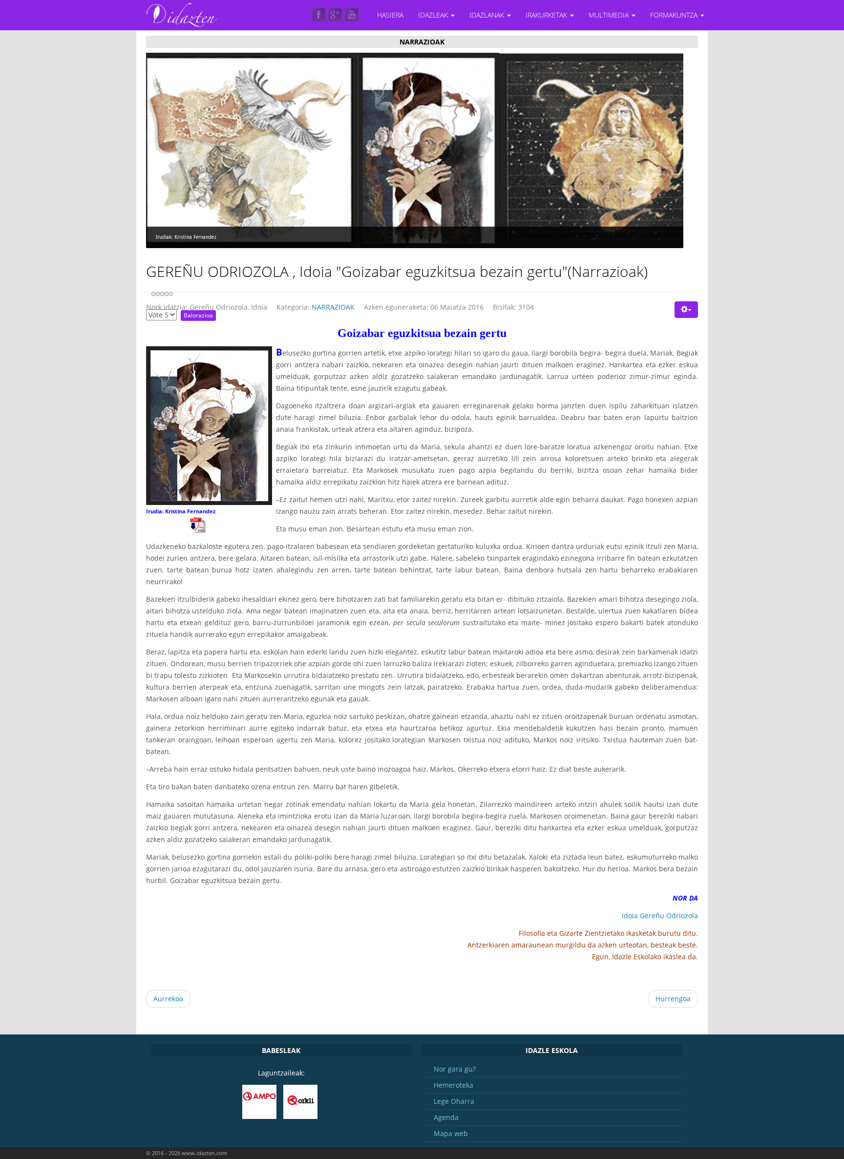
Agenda (446, 1117)
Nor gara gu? (455, 1069)
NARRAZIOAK (333, 307)
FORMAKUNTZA (674, 15)
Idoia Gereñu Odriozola (660, 915)
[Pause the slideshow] (653, 150)
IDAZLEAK (434, 15)
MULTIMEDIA (610, 15)
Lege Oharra (454, 1101)
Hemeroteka (453, 1085)
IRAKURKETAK (547, 15)
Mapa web (451, 1133)
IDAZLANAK (487, 15)
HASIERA (390, 15)
